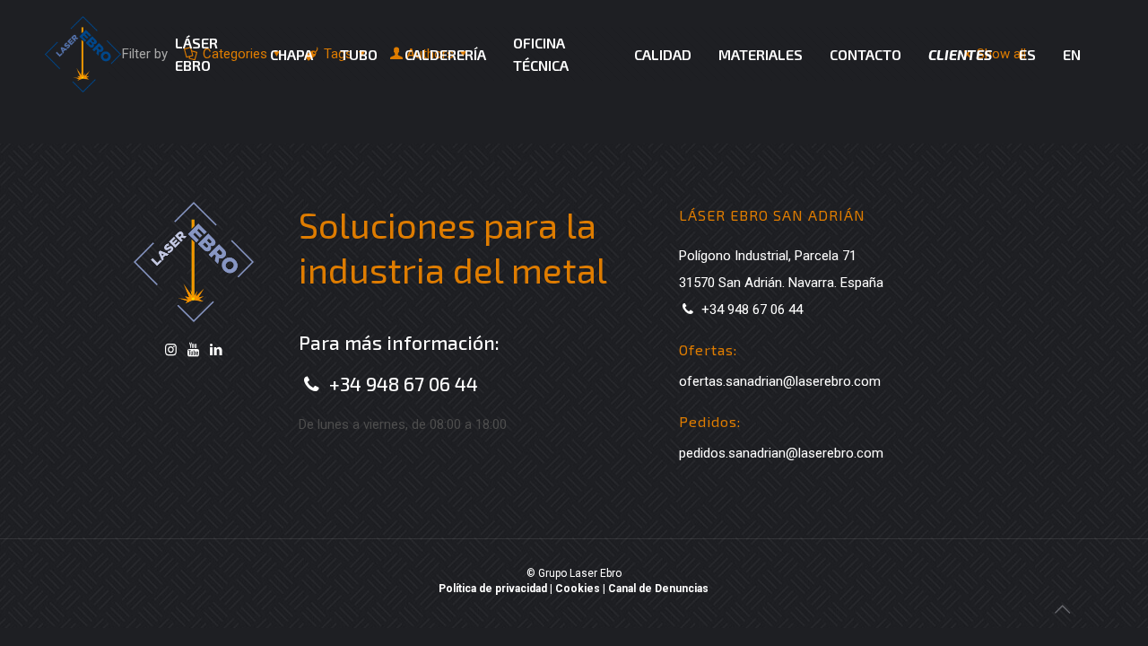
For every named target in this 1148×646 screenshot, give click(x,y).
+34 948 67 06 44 (403, 383)
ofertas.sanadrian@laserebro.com (780, 381)
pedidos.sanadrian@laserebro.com (781, 453)
